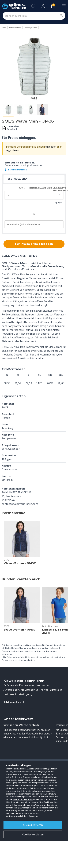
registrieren (12, 150)
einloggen (50, 146)
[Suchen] (61, 15)
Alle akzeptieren (33, 825)
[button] (34, 179)
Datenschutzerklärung (23, 799)
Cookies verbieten (33, 834)
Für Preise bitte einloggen (34, 243)
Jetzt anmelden (12, 702)
